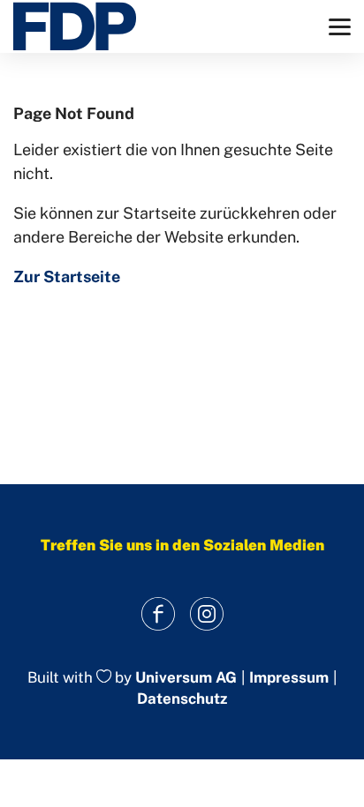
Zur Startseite (66, 276)
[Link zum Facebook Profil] (158, 614)
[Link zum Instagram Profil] (206, 614)
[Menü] (340, 27)
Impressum (289, 677)
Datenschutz (182, 698)
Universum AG (186, 677)
